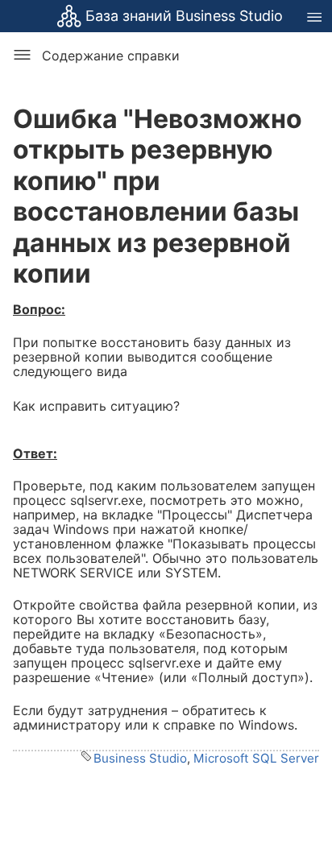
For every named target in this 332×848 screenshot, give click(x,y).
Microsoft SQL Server (256, 758)
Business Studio (140, 758)
